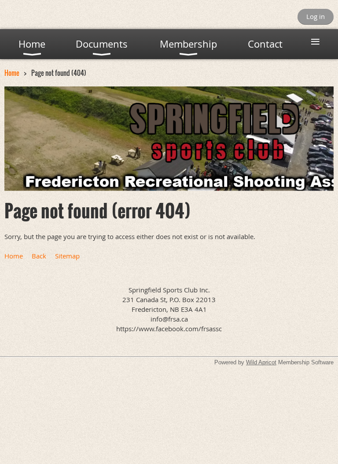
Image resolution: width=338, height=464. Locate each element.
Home (11, 73)
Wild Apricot (261, 362)
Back (39, 255)
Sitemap (67, 255)
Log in (315, 16)
